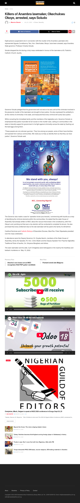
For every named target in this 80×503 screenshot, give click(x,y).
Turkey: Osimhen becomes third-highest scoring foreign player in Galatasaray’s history (40, 434)
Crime (11, 9)
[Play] (7, 309)
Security (41, 22)
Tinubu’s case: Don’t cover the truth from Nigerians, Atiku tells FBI (34, 442)
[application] (40, 291)
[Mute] (69, 309)
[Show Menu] (6, 3)
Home (6, 9)
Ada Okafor (10, 414)
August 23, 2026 (19, 414)
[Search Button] (74, 3)
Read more (11, 421)
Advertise (14, 490)
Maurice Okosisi (16, 22)
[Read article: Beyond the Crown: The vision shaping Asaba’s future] (9, 429)
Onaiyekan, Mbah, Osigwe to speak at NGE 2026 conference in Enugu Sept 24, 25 (33, 411)
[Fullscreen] (73, 309)
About (6, 490)
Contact (35, 490)
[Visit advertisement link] (40, 81)
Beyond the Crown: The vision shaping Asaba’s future (30, 427)
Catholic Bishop (26, 231)
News (8, 360)
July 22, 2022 (28, 22)
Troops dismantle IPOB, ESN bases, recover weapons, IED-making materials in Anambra (40, 449)
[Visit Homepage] (40, 3)
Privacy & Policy (25, 490)
